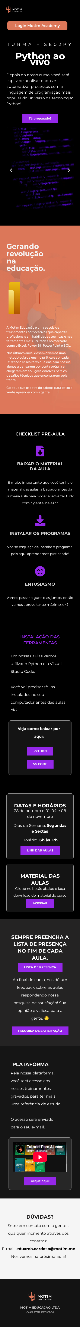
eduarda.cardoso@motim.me (45, 1248)
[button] (11, 170)
